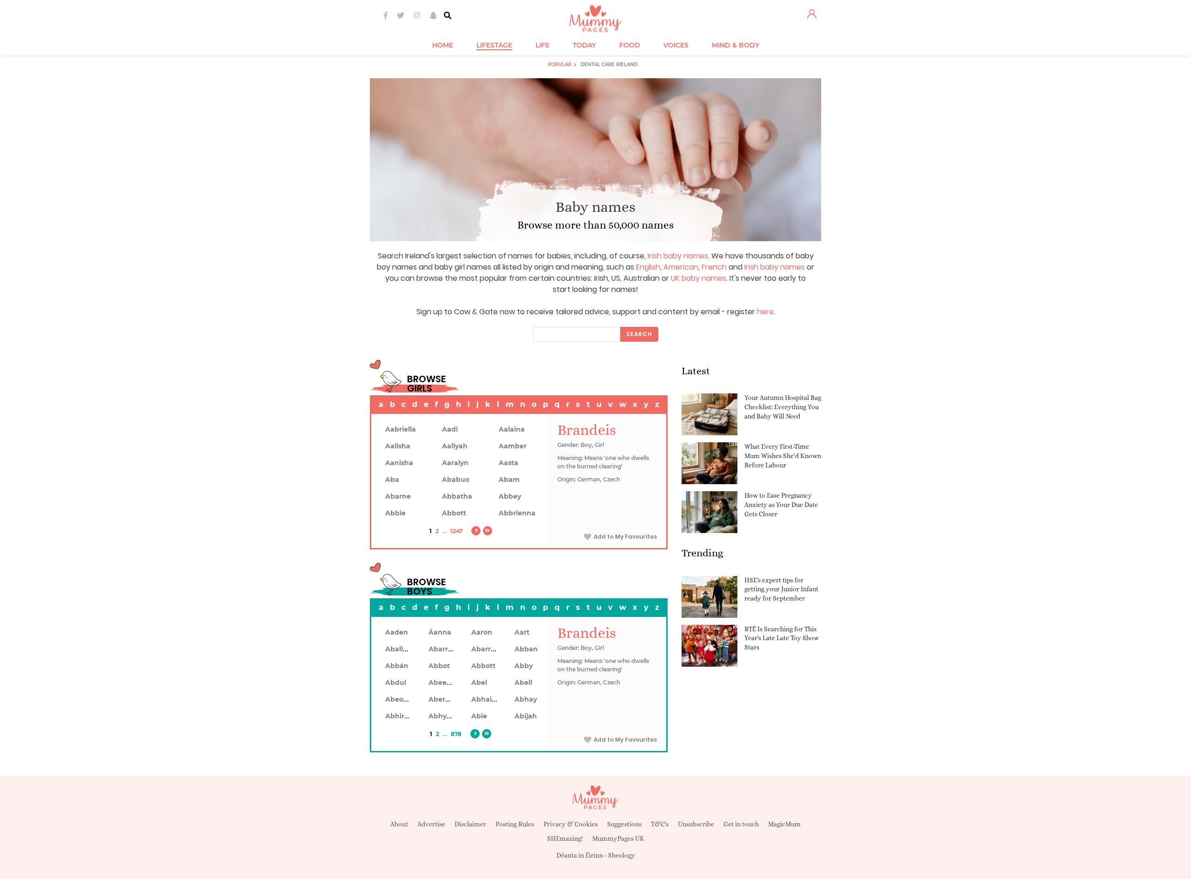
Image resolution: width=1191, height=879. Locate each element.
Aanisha (399, 463)
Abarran (442, 649)
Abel (479, 682)
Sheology (621, 855)
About (399, 824)
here (765, 311)
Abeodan (401, 699)
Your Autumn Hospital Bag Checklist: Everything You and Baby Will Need (782, 406)
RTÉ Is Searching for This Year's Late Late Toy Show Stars (781, 638)
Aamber (513, 446)
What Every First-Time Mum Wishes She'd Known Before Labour (782, 455)
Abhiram (400, 716)
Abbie (395, 513)
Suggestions (624, 824)
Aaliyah (455, 446)
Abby (524, 666)
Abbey (510, 496)
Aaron (481, 632)
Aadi (450, 429)
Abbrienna (517, 513)
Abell (523, 682)
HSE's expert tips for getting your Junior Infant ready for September (781, 589)
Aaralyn (455, 463)
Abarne (398, 496)
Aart (522, 632)
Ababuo (455, 479)
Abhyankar (447, 716)
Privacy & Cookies (570, 824)
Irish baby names (678, 255)
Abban (526, 649)
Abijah (526, 716)
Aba (392, 479)
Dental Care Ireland (609, 64)
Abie (479, 716)
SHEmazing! (565, 838)
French (714, 267)
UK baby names (698, 278)
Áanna (439, 632)
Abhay (526, 699)
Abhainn (486, 699)
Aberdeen (445, 699)
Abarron (485, 649)
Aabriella (400, 429)
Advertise (431, 824)
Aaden (396, 632)
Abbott (454, 513)
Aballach (400, 649)
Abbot (439, 666)
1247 (456, 530)
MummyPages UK (618, 838)
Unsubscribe (696, 824)
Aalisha (397, 446)
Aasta (508, 463)
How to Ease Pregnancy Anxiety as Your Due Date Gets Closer (781, 504)
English (648, 267)
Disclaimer (470, 824)
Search (639, 334)
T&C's (660, 824)
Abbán (396, 666)
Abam (509, 479)
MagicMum (784, 824)
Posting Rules (514, 824)
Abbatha (457, 496)
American (680, 267)
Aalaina (512, 429)
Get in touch (741, 824)
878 (456, 733)
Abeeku (441, 682)
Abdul (395, 682)
